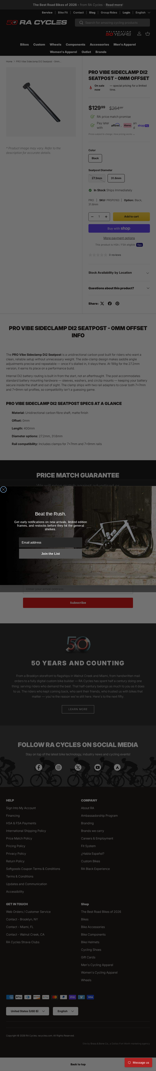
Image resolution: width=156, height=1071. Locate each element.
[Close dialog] (3, 489)
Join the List (50, 553)
